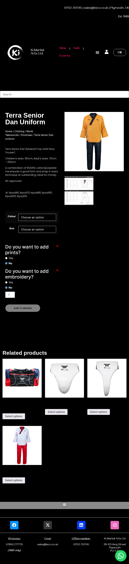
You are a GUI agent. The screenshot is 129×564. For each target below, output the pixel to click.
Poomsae (26, 135)
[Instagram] (115, 525)
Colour (12, 216)
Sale (76, 48)
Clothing (19, 131)
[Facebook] (14, 525)
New (62, 48)
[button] (97, 52)
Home (8, 131)
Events (64, 56)
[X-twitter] (48, 525)
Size (11, 228)
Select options (13, 416)
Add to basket (23, 308)
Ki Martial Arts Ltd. (37, 52)
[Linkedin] (81, 525)
